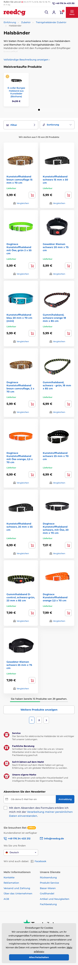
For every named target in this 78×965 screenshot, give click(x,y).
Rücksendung (48, 877)
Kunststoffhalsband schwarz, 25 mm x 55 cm (20, 526)
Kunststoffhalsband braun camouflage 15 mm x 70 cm (19, 179)
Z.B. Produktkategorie (25, 37)
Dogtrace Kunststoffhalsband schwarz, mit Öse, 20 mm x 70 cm (56, 528)
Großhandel (47, 893)
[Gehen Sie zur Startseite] (14, 12)
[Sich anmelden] (54, 12)
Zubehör (26, 22)
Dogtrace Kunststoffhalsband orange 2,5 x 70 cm (55, 597)
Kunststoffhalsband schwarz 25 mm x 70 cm (56, 456)
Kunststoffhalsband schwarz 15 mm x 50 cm (55, 179)
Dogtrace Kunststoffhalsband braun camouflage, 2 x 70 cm (20, 387)
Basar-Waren (48, 888)
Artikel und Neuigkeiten (54, 898)
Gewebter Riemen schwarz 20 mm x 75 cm (56, 247)
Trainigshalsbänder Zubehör (51, 22)
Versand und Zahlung (17, 888)
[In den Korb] (32, 195)
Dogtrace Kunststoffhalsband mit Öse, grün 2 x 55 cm (19, 249)
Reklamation (11, 882)
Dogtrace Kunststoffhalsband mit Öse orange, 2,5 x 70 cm (20, 457)
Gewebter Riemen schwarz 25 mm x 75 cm (19, 664)
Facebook (40, 861)
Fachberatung (48, 904)
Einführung (10, 22)
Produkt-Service (49, 882)
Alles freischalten (39, 957)
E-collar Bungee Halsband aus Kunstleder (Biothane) (16, 92)
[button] (46, 12)
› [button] (27, 59)
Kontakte (9, 877)
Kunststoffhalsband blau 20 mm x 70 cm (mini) (19, 317)
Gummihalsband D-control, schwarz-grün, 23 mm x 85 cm (21, 597)
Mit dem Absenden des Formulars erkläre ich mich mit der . (41, 811)
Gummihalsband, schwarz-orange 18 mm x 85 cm (54, 317)
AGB (6, 898)
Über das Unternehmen (18, 893)
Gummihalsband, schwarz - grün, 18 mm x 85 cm (57, 385)
